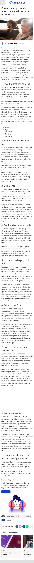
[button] (2, 2)
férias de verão (13, 253)
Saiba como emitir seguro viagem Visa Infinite (9, 553)
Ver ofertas (6, 492)
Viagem (9, 520)
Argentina (8, 127)
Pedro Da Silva (12, 43)
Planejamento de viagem (13, 516)
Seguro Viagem (27, 516)
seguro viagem (9, 473)
